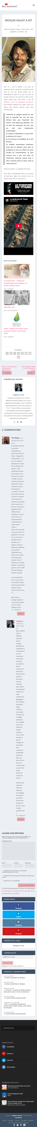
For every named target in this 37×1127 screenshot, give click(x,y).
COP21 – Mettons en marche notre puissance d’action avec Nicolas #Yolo (16, 331)
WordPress (18, 1118)
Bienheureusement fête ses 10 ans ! (19, 1086)
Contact (17, 1120)
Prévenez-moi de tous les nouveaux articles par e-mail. (18, 876)
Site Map (24, 1120)
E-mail (16, 863)
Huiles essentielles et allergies (15, 978)
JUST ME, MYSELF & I (13, 1088)
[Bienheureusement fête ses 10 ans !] (4, 1087)
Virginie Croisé (15, 29)
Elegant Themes (17, 1115)
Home (4, 1120)
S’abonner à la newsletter (12, 881)
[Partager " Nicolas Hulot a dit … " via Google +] (15, 353)
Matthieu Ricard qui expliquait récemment (18, 102)
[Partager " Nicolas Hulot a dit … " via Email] (30, 353)
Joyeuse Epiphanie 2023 (15, 1094)
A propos (10, 1120)
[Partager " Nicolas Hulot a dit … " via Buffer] (26, 353)
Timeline (30, 1120)
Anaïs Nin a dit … (10, 307)
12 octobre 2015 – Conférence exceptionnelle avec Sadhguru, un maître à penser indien (15, 283)
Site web (27, 863)
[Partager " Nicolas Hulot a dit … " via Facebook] (7, 353)
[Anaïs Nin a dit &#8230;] (17, 304)
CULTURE (20, 32)
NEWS (9, 1095)
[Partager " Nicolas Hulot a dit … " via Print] (18, 357)
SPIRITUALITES (11, 1105)
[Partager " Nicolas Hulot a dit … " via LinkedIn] (22, 353)
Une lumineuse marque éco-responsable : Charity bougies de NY (21, 1102)
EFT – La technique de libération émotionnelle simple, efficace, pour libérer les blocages (17, 1005)
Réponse (21, 614)
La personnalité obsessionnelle (15, 998)
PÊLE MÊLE (22, 1105)
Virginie (19, 621)
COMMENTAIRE (7, 841)
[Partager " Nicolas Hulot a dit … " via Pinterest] (18, 353)
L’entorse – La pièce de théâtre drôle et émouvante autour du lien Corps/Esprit (17, 991)
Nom (4, 863)
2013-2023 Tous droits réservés (18, 1123)
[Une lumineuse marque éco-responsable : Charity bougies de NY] (4, 1102)
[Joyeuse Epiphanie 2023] (4, 1095)
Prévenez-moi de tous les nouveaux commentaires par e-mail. (14, 871)
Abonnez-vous (7, 963)
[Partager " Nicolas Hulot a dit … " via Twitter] (11, 353)
